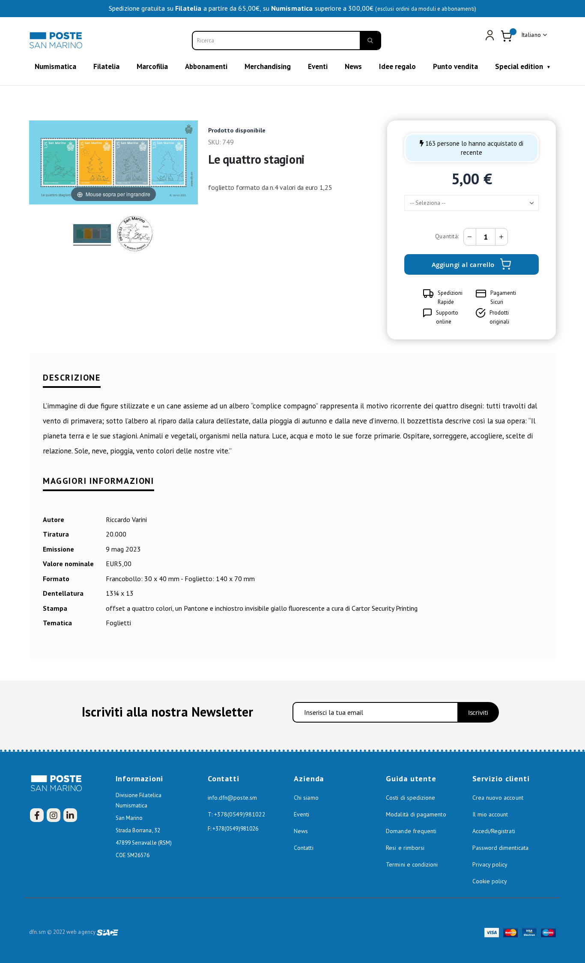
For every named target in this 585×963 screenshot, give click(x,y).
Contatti (303, 848)
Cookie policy (489, 881)
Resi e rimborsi (405, 848)
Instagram (53, 815)
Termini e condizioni (412, 864)
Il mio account (490, 814)
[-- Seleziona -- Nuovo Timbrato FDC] (471, 203)
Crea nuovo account (497, 797)
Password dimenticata (500, 848)
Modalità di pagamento (416, 814)
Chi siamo (306, 797)
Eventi (301, 814)
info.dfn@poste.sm (232, 797)
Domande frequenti (411, 831)
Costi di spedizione (410, 797)
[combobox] (286, 40)
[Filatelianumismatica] (57, 40)
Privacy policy (490, 864)
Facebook (37, 815)
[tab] (292, 383)
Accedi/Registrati (493, 831)
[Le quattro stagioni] (92, 235)
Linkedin (70, 815)
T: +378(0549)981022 (237, 814)
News (301, 831)
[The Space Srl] (107, 932)
